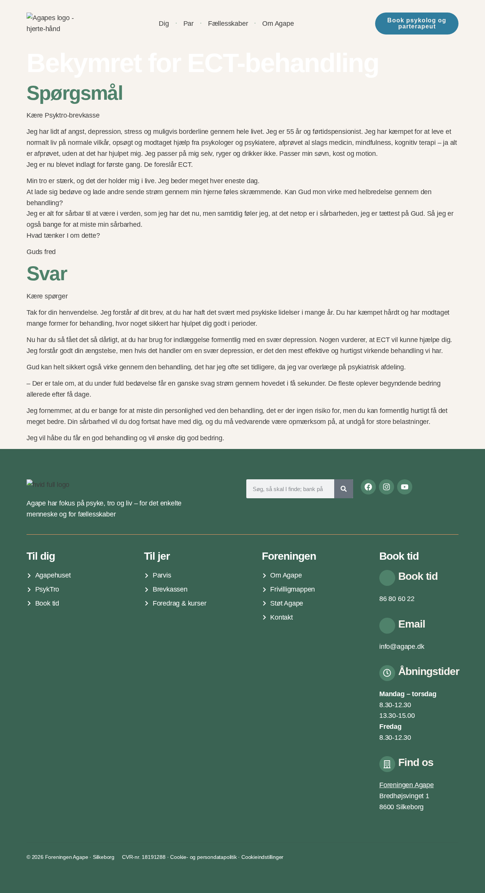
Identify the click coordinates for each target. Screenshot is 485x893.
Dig (164, 23)
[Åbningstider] (387, 673)
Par (188, 23)
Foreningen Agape (406, 785)
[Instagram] (386, 486)
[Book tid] (387, 578)
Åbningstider (428, 671)
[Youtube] (404, 486)
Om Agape (278, 23)
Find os (415, 762)
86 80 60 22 (397, 599)
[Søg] (343, 488)
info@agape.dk (401, 646)
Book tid (418, 576)
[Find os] (387, 764)
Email (411, 624)
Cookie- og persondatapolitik (203, 857)
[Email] (387, 626)
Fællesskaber (228, 23)
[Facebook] (368, 486)
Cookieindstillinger (262, 857)
